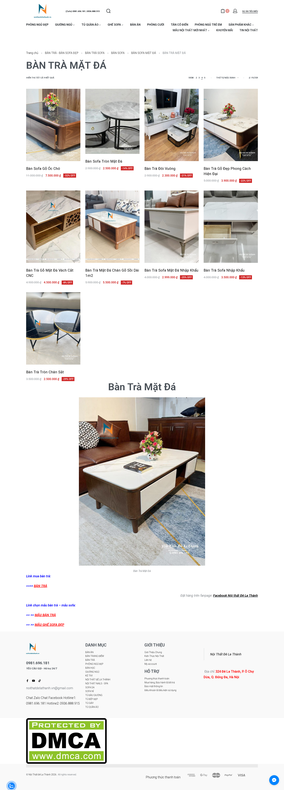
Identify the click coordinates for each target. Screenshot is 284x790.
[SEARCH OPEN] (108, 11)
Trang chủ (32, 53)
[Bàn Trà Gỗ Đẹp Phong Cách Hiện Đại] (231, 125)
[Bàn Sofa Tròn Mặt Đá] (112, 121)
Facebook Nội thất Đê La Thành (235, 596)
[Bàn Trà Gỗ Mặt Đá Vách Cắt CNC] (53, 227)
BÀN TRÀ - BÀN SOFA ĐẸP (61, 53)
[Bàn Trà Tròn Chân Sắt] (53, 328)
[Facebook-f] (27, 680)
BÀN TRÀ (40, 586)
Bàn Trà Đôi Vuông (160, 168)
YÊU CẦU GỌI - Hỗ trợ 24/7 (41, 668)
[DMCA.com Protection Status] (66, 741)
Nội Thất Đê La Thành (225, 654)
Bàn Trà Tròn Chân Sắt (45, 372)
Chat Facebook (52, 698)
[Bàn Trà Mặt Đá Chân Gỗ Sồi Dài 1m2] (112, 227)
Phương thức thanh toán (163, 777)
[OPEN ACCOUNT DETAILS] (235, 11)
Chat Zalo (33, 698)
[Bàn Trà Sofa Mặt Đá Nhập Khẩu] (171, 227)
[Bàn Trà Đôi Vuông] (171, 125)
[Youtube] (33, 680)
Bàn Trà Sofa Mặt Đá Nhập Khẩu (171, 270)
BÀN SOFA (118, 53)
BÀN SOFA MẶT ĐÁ (143, 53)
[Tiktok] (39, 680)
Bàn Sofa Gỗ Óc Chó (43, 168)
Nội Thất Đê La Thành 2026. (43, 774)
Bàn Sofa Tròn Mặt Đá (103, 161)
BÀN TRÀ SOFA (95, 53)
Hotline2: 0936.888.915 (63, 703)
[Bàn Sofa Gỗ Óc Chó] (53, 125)
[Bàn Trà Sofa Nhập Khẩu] (231, 227)
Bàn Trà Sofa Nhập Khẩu (224, 270)
